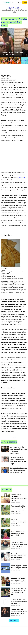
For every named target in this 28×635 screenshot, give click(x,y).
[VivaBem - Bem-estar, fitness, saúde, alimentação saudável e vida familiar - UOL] (7, 2)
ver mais (13, 620)
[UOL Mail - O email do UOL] (19, 2)
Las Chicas (22, 177)
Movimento (14, 8)
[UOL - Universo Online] (12, 2)
